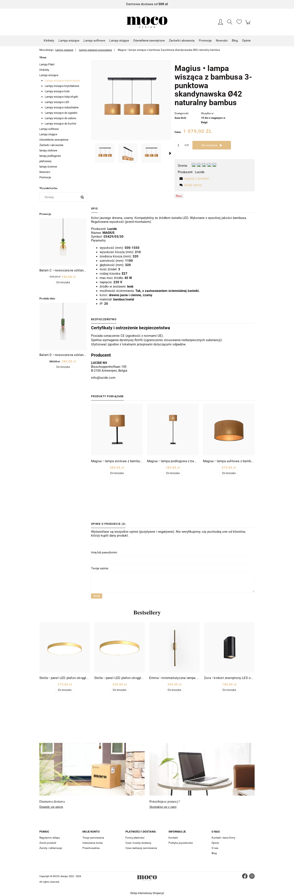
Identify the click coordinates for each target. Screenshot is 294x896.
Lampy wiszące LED (57, 102)
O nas (215, 848)
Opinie (215, 842)
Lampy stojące (48, 134)
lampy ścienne (48, 166)
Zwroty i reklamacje (50, 848)
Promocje (45, 177)
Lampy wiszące (48, 75)
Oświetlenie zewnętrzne (53, 139)
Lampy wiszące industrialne (62, 107)
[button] (170, 153)
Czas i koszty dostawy (138, 842)
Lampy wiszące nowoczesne (62, 80)
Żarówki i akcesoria (51, 145)
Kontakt (173, 837)
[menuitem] (49, 40)
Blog (214, 853)
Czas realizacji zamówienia (141, 848)
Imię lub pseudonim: (104, 552)
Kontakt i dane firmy (223, 837)
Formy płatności (134, 837)
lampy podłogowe (50, 155)
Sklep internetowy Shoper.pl (147, 893)
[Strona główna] (147, 22)
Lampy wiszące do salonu (60, 118)
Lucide (199, 172)
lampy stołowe (48, 150)
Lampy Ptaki (46, 64)
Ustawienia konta (92, 842)
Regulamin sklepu (49, 837)
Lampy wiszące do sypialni (61, 112)
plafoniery (45, 161)
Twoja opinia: (100, 568)
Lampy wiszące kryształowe (62, 86)
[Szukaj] (82, 197)
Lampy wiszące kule (57, 91)
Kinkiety (44, 69)
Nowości (44, 172)
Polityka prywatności (181, 842)
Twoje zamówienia (93, 837)
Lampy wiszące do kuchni (60, 123)
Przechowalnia (91, 848)
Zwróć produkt (47, 842)
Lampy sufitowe (49, 129)
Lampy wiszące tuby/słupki (61, 96)
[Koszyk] (248, 24)
